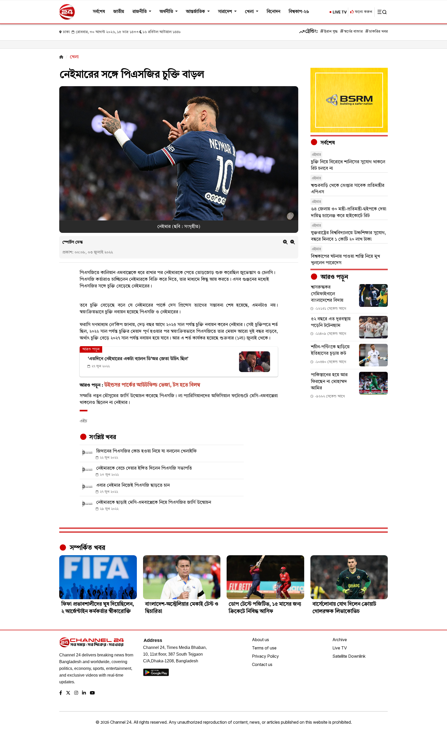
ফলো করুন (363, 12)
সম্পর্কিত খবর (86, 548)
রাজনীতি (140, 12)
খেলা (250, 12)
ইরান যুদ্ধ (331, 32)
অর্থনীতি (167, 12)
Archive (339, 639)
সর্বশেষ (99, 12)
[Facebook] (60, 693)
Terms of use (264, 647)
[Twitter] (68, 693)
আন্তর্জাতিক (196, 12)
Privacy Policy (265, 656)
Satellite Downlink (349, 656)
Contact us (262, 664)
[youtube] (92, 693)
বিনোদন (273, 12)
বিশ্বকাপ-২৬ (299, 12)
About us (260, 639)
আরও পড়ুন (333, 277)
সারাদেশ (225, 12)
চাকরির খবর (378, 32)
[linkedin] (84, 693)
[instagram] (76, 693)
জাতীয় (118, 12)
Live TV (339, 647)
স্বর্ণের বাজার (353, 32)
